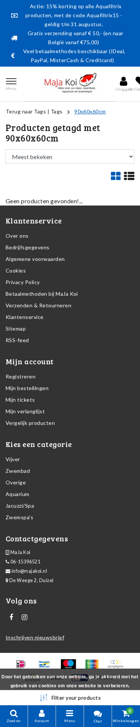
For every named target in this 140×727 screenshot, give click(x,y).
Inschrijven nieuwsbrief (35, 637)
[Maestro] (71, 667)
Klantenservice (25, 317)
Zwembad (18, 471)
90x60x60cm (90, 111)
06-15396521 (24, 562)
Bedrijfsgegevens (28, 247)
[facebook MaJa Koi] (11, 617)
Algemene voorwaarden (35, 259)
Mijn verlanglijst (25, 411)
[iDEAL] (23, 667)
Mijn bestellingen (27, 388)
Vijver (13, 459)
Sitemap (16, 328)
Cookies (16, 270)
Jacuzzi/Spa (20, 505)
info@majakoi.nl (29, 571)
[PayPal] (117, 667)
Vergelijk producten (30, 423)
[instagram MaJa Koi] (24, 617)
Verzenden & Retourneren (38, 305)
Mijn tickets (20, 399)
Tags (57, 111)
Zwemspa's (19, 517)
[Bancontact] (47, 667)
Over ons (17, 235)
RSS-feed (17, 340)
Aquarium (17, 494)
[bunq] (94, 667)
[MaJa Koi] (70, 84)
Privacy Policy (23, 282)
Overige (16, 482)
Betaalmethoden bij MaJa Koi (42, 294)
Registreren (20, 376)
